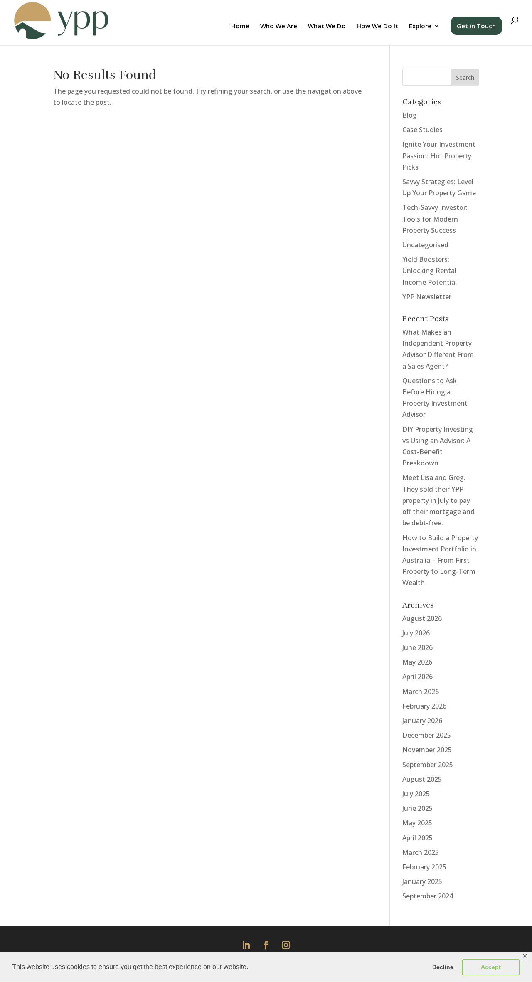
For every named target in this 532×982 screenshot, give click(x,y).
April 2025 (417, 837)
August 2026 (422, 618)
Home (240, 26)
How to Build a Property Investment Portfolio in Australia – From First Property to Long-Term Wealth (440, 560)
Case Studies (422, 129)
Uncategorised (425, 244)
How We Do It (377, 26)
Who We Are (278, 26)
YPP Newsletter (426, 296)
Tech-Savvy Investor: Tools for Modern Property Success (435, 218)
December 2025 (426, 735)
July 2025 (416, 793)
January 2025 (422, 881)
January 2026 (422, 720)
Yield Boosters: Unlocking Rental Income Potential (429, 270)
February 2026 (424, 706)
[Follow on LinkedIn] (246, 945)
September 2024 (427, 896)
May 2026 (417, 662)
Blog (409, 115)
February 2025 (424, 866)
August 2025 (422, 779)
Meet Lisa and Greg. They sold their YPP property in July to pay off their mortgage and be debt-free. (438, 500)
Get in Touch (476, 26)
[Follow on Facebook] (266, 945)
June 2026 (417, 647)
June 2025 (417, 808)
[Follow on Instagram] (286, 945)
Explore (420, 26)
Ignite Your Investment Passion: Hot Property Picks (438, 155)
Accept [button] (491, 967)
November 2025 (427, 749)
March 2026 (420, 691)
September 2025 (427, 764)
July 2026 (416, 632)
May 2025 (417, 822)
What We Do (327, 26)
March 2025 (420, 852)
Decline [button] (442, 967)
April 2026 (417, 676)
